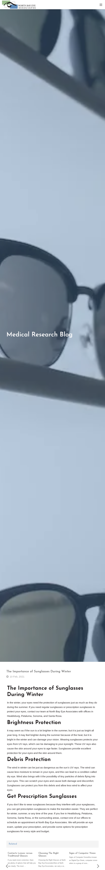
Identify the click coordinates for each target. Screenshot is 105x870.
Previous (7, 866)
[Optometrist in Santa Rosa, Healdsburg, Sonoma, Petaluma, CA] (19, 4)
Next (97, 866)
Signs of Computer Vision (82, 853)
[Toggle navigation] (101, 4)
